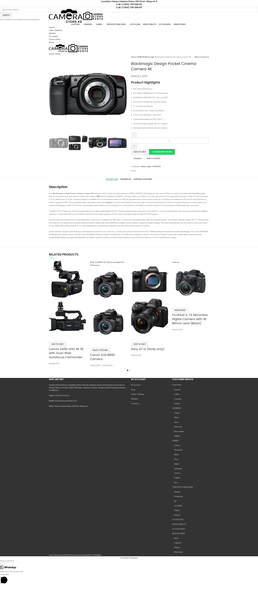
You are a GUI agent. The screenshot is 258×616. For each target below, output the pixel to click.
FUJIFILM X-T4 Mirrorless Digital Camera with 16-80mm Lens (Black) (190, 319)
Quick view (59, 338)
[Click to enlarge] (54, 128)
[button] (57, 344)
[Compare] (52, 338)
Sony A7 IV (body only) (147, 349)
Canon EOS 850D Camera (102, 357)
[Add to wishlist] (66, 338)
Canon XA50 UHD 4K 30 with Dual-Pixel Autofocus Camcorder (66, 353)
